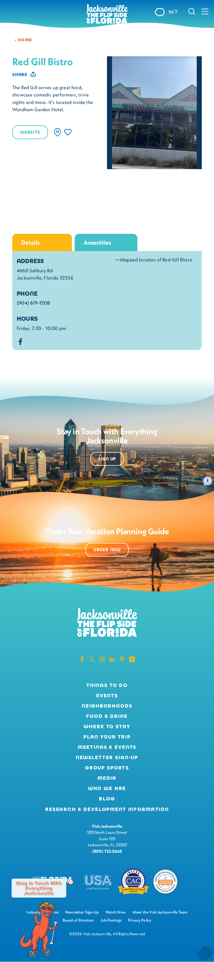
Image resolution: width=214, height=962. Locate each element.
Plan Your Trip (107, 737)
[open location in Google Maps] (154, 259)
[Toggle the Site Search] (191, 11)
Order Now (107, 549)
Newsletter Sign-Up (107, 757)
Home (25, 39)
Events (107, 695)
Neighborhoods (107, 706)
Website (30, 132)
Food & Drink (107, 716)
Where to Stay (107, 726)
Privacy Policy (139, 920)
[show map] (57, 132)
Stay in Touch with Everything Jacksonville (39, 888)
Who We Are (107, 788)
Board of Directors (78, 920)
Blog (107, 799)
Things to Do (107, 685)
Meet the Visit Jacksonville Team (160, 912)
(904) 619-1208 (33, 303)
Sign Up (107, 458)
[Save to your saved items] (68, 132)
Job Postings (110, 920)
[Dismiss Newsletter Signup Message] (70, 882)
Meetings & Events (107, 747)
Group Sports (107, 768)
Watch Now (116, 912)
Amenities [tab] (97, 242)
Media (107, 778)
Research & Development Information (107, 809)
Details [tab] (30, 242)
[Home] (107, 14)
